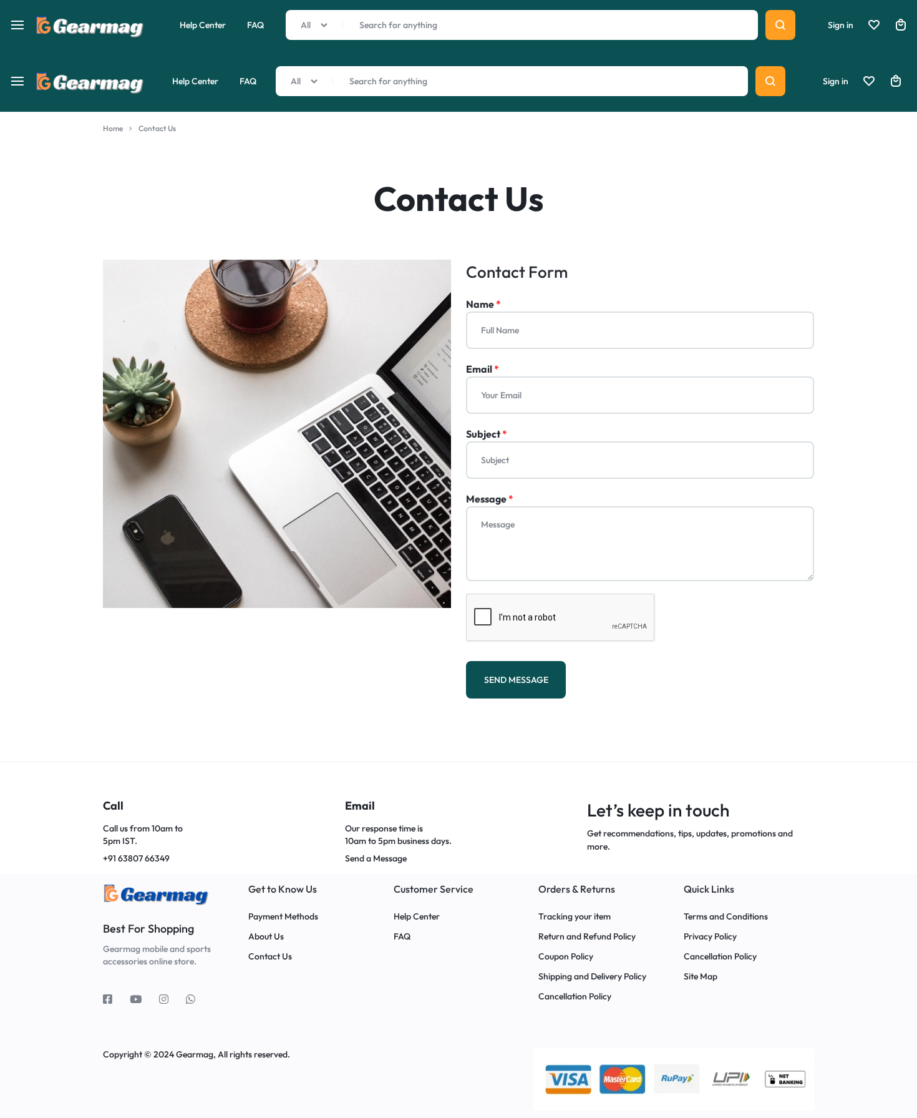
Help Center (195, 81)
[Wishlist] (869, 81)
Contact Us (270, 956)
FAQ (248, 81)
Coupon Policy (566, 956)
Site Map (700, 976)
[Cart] (896, 81)
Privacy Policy (710, 936)
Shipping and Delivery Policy (592, 976)
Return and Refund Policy (587, 936)
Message (489, 499)
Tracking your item (574, 916)
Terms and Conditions (726, 916)
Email (482, 369)
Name (483, 304)
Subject (486, 434)
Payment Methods (283, 916)
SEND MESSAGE (516, 679)
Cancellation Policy (574, 996)
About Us (266, 936)
